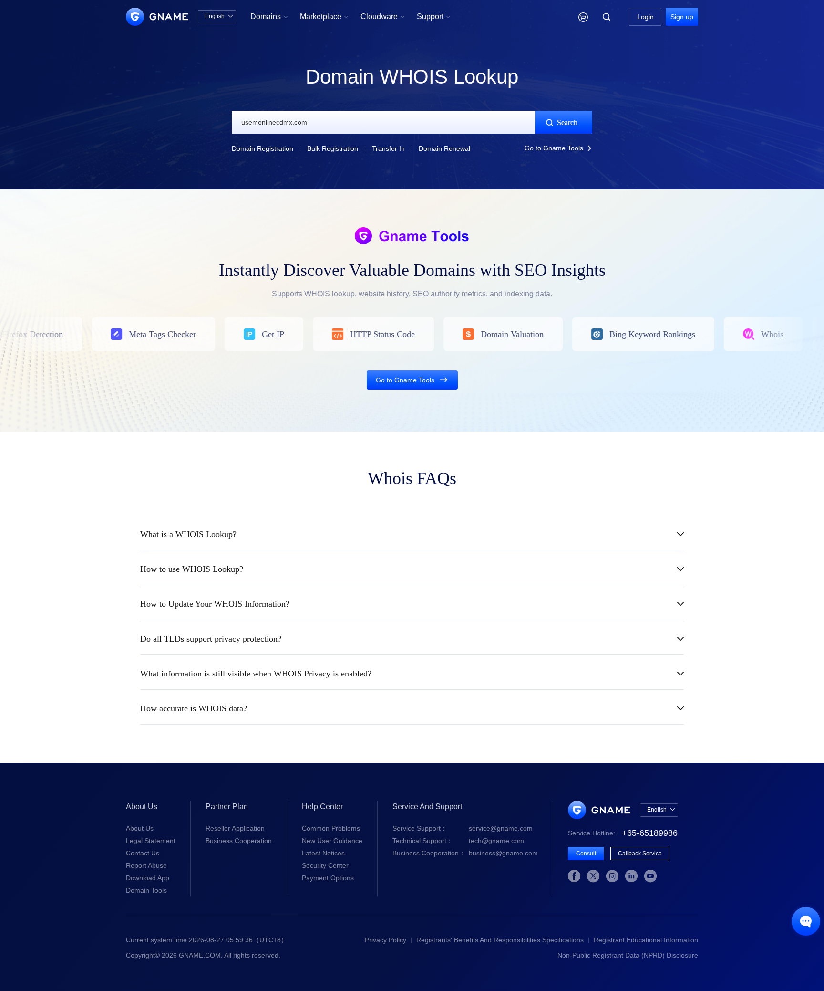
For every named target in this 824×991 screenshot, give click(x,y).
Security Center (325, 865)
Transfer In (388, 148)
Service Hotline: (623, 833)
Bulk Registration (332, 148)
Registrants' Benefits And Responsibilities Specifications (500, 940)
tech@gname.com (458, 840)
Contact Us (142, 853)
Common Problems (331, 828)
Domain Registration (262, 148)
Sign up (681, 17)
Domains (269, 16)
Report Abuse (146, 865)
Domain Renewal (444, 148)
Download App (147, 878)
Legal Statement (150, 840)
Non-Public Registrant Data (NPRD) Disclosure (627, 955)
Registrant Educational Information (646, 940)
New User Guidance (332, 840)
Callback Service (640, 853)
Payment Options (328, 878)
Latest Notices (323, 853)
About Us (140, 828)
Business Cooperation (239, 840)
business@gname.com (465, 853)
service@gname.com (462, 828)
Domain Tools (146, 890)
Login (645, 17)
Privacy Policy (385, 940)
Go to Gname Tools (558, 148)
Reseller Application (235, 828)
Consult (586, 853)
